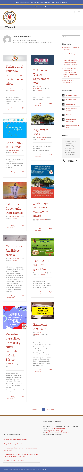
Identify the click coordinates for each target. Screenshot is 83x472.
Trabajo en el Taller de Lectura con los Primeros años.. (14, 75)
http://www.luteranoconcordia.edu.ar (57, 433)
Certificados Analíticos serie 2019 (14, 250)
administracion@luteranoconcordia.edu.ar (55, 2)
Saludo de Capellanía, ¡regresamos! (14, 208)
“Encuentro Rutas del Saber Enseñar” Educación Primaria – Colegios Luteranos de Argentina (70, 72)
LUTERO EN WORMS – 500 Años (42, 265)
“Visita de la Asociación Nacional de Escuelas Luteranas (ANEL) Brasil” (70, 62)
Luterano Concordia (9, 88)
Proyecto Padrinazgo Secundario (14, 444)
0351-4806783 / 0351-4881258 (56, 429)
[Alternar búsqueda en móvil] (75, 12)
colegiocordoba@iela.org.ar (55, 431)
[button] (71, 95)
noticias (12, 90)
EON (44, 469)
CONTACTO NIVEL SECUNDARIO (13, 460)
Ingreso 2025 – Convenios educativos (15, 440)
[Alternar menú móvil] (79, 12)
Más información (10, 109)
